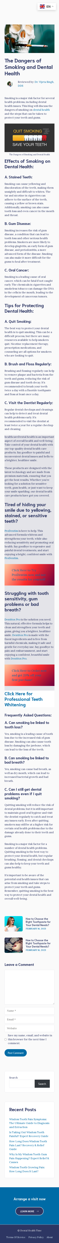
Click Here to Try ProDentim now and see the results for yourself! (29, 574)
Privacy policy (36, 1237)
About (50, 1237)
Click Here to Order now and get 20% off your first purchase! (29, 675)
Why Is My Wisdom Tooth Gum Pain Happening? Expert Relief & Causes (29, 1158)
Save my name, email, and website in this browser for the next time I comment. (30, 1039)
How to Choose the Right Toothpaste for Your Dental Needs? (38, 922)
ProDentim (11, 531)
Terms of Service (15, 1237)
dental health (41, 109)
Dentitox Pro (12, 619)
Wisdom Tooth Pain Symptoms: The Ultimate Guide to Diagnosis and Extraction (29, 1123)
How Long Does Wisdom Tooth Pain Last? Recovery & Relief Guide (28, 1145)
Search (13, 1077)
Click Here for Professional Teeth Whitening (24, 698)
